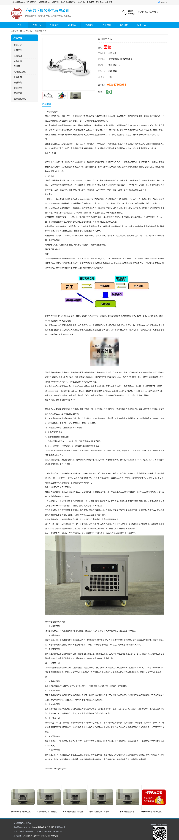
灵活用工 (18, 66)
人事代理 (18, 50)
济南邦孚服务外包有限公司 (43, 827)
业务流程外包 (20, 99)
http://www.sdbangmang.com (56, 769)
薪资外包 (18, 45)
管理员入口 (45, 836)
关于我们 (106, 25)
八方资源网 (27, 836)
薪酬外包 (18, 82)
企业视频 (54, 25)
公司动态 (72, 25)
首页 (19, 25)
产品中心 (37, 25)
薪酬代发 (18, 93)
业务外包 (18, 77)
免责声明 (36, 836)
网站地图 (54, 836)
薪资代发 (18, 88)
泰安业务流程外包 (102, 812)
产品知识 (89, 25)
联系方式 (141, 25)
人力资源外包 (20, 72)
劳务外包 (18, 61)
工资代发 (18, 56)
